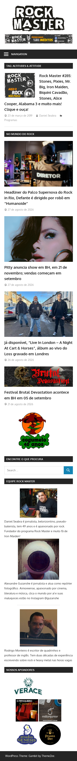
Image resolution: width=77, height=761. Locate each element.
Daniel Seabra (47, 115)
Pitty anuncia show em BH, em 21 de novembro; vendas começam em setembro (35, 273)
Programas (10, 120)
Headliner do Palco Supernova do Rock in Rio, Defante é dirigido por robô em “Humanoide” (38, 198)
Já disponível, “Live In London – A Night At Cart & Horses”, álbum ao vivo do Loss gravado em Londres (38, 348)
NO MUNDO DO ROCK (20, 134)
